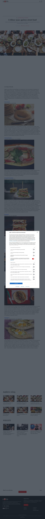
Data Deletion (17, 286)
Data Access (22, 286)
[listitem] (22, 247)
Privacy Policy (27, 286)
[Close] (38, 232)
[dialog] (22, 259)
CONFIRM (16, 283)
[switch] (33, 249)
